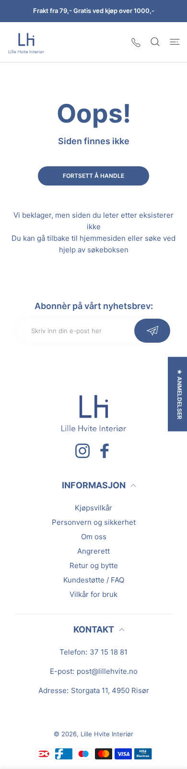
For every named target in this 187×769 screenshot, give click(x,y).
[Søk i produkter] (155, 41)
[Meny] (175, 41)
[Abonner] (152, 331)
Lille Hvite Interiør (107, 734)
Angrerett (93, 551)
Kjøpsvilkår (93, 507)
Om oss (93, 536)
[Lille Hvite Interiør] (26, 42)
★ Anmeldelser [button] (179, 394)
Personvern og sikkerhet (94, 522)
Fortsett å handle (93, 175)
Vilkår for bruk (93, 594)
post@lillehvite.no (107, 671)
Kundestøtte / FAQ (93, 579)
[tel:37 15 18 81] (136, 42)
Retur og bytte (94, 565)
